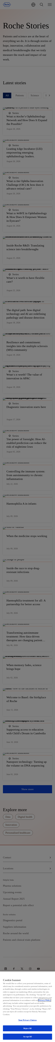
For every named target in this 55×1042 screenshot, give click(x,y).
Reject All (27, 1028)
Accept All (27, 1036)
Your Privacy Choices (27, 1020)
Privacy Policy (44, 1000)
